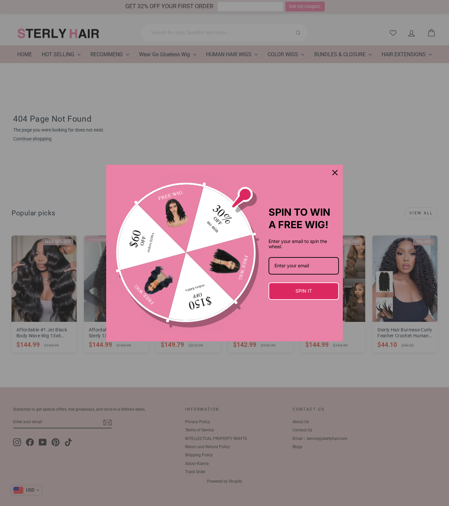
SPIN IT (303, 291)
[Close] (335, 173)
